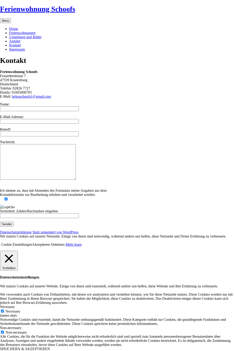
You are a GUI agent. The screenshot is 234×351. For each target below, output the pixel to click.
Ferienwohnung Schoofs (37, 9)
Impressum (17, 49)
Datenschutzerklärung (16, 232)
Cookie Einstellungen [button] (16, 244)
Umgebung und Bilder (25, 37)
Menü (5, 20)
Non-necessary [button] (10, 328)
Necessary (12, 311)
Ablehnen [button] (58, 244)
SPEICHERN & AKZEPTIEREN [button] (25, 349)
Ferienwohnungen (22, 33)
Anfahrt (14, 41)
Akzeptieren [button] (41, 244)
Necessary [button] (7, 307)
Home (13, 29)
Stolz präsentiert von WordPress (55, 232)
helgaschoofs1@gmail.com (31, 96)
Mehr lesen (74, 244)
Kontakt (15, 45)
